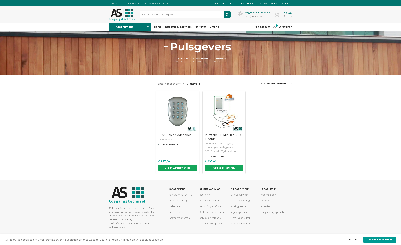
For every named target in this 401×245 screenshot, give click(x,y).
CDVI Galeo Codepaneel (175, 135)
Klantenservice (209, 189)
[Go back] (166, 46)
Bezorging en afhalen (211, 206)
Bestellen (204, 194)
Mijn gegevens (238, 212)
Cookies (265, 206)
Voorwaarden (268, 194)
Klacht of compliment (211, 223)
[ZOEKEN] (227, 14)
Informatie (268, 189)
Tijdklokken (228, 151)
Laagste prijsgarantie (273, 212)
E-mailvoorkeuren (240, 217)
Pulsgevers (226, 147)
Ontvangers (212, 147)
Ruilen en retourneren (211, 212)
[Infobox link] (254, 15)
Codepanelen (166, 139)
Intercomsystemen (179, 217)
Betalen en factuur (209, 200)
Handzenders (176, 212)
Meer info (354, 239)
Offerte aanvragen (240, 194)
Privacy (265, 200)
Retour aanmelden (240, 223)
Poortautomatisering (180, 194)
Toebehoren (174, 83)
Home (160, 83)
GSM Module (212, 151)
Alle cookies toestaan (380, 239)
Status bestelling (240, 200)
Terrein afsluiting (178, 200)
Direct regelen (240, 189)
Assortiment (177, 189)
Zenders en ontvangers (218, 143)
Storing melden (239, 206)
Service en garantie (210, 217)
